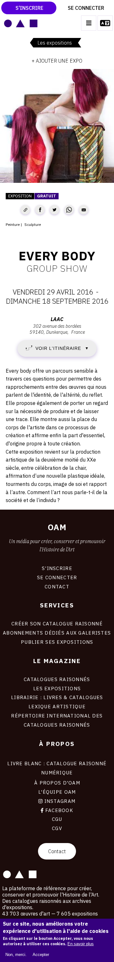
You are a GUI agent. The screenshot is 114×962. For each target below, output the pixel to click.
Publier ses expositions (57, 642)
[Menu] (88, 23)
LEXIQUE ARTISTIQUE (57, 706)
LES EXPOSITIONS (57, 688)
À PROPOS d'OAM (57, 782)
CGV (57, 828)
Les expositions (54, 43)
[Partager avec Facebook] (40, 209)
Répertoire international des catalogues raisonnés (57, 720)
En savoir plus (80, 943)
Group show (57, 268)
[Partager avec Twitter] (54, 209)
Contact (57, 851)
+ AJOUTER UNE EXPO (57, 61)
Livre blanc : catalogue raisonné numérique (57, 768)
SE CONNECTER (57, 577)
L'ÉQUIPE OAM (57, 792)
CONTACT (57, 586)
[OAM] (20, 23)
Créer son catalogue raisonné (57, 623)
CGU (57, 819)
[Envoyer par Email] (83, 209)
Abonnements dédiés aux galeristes (57, 633)
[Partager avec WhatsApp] (69, 209)
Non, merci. (16, 954)
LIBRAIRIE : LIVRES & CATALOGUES (57, 697)
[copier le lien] (25, 209)
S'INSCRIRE (57, 568)
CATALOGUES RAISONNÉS (57, 679)
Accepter (41, 954)
